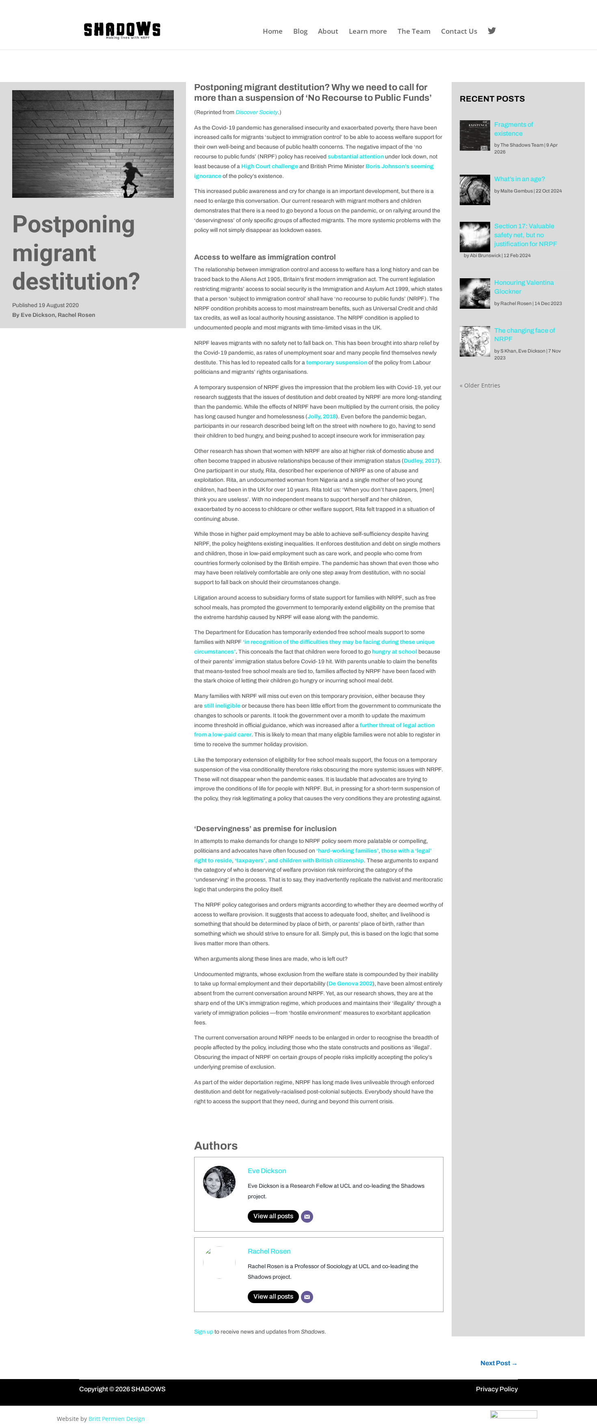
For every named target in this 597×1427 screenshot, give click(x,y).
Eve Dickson (267, 1171)
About (328, 32)
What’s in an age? (519, 178)
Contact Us (459, 32)
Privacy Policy (497, 1389)
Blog (300, 32)
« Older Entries (480, 385)
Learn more (368, 32)
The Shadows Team (521, 145)
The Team (414, 32)
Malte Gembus (516, 191)
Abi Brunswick (485, 255)
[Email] (307, 1216)
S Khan (508, 351)
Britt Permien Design (117, 1419)
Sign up (203, 1332)
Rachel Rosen (269, 1251)
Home (273, 32)
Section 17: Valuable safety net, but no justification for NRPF (525, 235)
